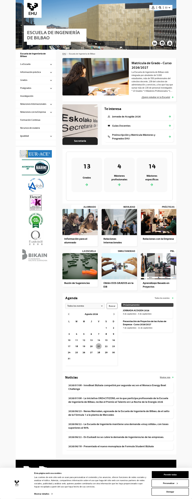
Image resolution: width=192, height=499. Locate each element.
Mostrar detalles (41, 494)
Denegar (170, 492)
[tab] (92, 44)
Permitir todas (170, 475)
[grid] (91, 340)
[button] (164, 298)
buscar (112, 306)
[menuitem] (167, 7)
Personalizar (168, 483)
